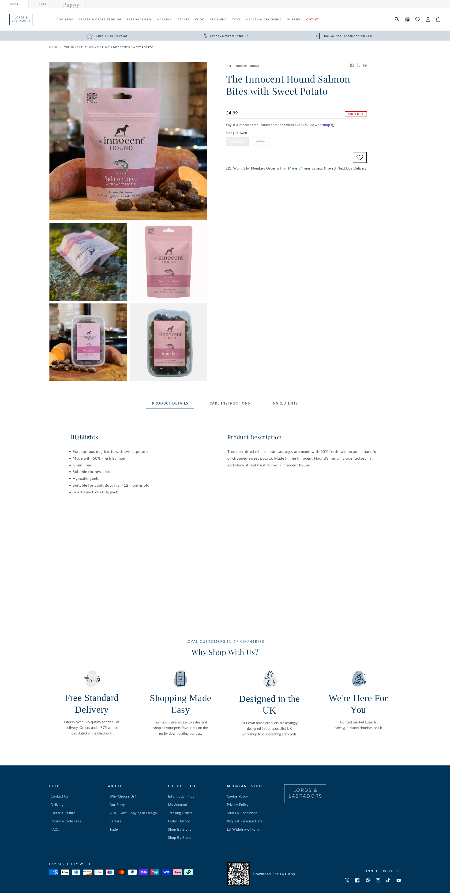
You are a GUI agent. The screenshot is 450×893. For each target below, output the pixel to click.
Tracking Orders (180, 813)
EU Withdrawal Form (243, 829)
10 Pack (240, 142)
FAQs (55, 829)
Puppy (71, 5)
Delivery (57, 805)
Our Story (117, 805)
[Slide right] (198, 141)
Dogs (14, 4)
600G (263, 142)
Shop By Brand (180, 829)
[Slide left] (58, 141)
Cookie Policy (237, 796)
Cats (43, 4)
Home (53, 47)
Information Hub (181, 796)
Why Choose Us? (122, 796)
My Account (177, 805)
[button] (397, 19)
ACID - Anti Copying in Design (133, 813)
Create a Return (63, 813)
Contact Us (59, 796)
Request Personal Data (245, 821)
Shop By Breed (179, 838)
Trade (113, 829)
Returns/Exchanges (66, 821)
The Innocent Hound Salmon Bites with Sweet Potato (108, 47)
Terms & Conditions (242, 813)
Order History (179, 821)
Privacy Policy (237, 805)
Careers (115, 821)
